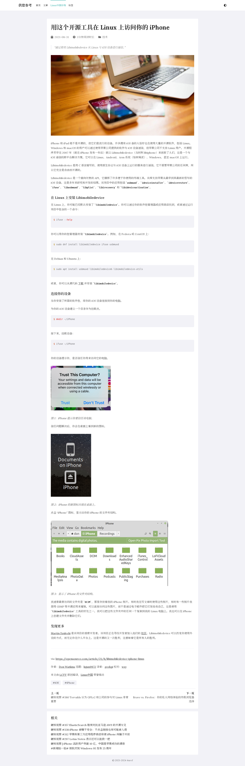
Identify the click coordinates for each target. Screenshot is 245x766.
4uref (130, 760)
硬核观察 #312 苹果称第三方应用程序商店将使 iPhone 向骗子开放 (90, 734)
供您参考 (25, 5)
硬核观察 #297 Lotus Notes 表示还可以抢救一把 (80, 739)
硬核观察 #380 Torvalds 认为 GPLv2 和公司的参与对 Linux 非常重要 (89, 699)
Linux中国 (87, 674)
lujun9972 (90, 666)
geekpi (109, 666)
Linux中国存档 (58, 5)
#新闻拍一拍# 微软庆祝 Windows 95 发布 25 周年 (81, 748)
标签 (70, 5)
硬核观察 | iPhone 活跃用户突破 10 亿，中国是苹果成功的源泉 (88, 743)
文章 (45, 5)
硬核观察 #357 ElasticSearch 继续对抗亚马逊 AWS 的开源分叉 (88, 725)
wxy (124, 666)
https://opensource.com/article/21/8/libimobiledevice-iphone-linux (100, 658)
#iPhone (69, 682)
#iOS (56, 682)
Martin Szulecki (60, 633)
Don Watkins (67, 666)
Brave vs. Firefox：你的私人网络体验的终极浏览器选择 (163, 699)
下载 (81, 283)
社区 (143, 633)
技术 (105, 37)
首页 (38, 5)
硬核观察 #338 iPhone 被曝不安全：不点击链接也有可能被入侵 (89, 729)
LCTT (63, 674)
